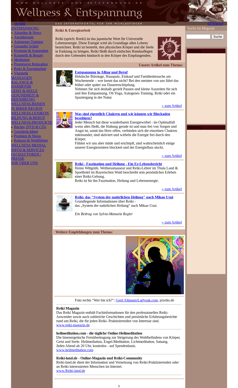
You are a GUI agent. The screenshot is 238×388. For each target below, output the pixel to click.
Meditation (22, 60)
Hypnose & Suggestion (31, 51)
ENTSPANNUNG (25, 28)
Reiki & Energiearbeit (30, 69)
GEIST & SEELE (24, 91)
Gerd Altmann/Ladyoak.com (137, 300)
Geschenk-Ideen (26, 132)
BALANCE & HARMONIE (22, 84)
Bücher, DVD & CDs (30, 127)
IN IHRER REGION (27, 108)
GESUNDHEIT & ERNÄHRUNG (25, 97)
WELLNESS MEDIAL (28, 145)
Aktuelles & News (27, 33)
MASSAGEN (21, 78)
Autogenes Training (28, 42)
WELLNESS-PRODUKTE (31, 122)
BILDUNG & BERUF (28, 118)
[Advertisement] (89, 265)
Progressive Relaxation (31, 64)
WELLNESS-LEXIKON (30, 113)
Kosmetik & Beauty (28, 55)
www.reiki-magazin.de (73, 325)
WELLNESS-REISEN (28, 104)
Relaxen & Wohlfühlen (31, 140)
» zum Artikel (172, 106)
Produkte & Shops (27, 136)
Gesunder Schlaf (26, 46)
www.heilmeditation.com (74, 350)
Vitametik (21, 73)
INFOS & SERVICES (27, 150)
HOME (20, 24)
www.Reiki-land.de (70, 371)
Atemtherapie (24, 37)
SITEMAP (215, 24)
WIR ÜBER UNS (24, 163)
